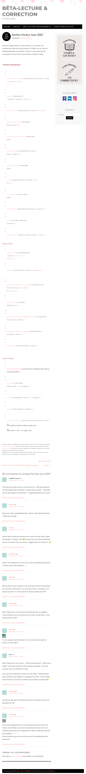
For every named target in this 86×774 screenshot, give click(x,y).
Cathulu (29, 99)
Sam (38, 234)
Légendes (9, 409)
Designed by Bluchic (79, 771)
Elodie (11, 577)
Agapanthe (9, 258)
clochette (11, 504)
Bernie (43, 234)
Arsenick (30, 397)
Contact (17, 27)
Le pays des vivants (12, 151)
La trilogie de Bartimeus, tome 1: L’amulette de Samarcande (21, 316)
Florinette (9, 81)
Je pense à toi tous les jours (14, 122)
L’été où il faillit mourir (12, 302)
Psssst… (47, 465)
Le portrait (9, 397)
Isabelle (10, 183)
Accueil (7, 27)
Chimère (41, 270)
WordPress (51, 771)
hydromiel (12, 691)
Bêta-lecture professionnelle (37, 27)
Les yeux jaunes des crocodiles (14, 78)
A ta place (9, 180)
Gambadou (16, 81)
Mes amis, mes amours (12, 234)
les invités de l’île (6, 448)
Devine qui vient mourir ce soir (14, 420)
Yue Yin (15, 258)
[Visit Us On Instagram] (74, 101)
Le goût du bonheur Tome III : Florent (16, 136)
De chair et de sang (14, 369)
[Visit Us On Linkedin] (69, 101)
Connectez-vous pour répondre (13, 498)
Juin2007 (6, 37)
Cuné (23, 99)
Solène (11, 629)
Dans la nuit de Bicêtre (12, 110)
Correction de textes (63, 27)
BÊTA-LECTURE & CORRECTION (24, 11)
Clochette (16, 255)
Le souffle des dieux (12, 209)
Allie (10, 528)
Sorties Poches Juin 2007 (27, 35)
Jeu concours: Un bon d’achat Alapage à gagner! (20, 465)
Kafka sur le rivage (11, 252)
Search (69, 118)
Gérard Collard (40, 110)
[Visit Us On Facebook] (64, 101)
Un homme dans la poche (13, 165)
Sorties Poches (26, 38)
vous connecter (16, 756)
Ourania (9, 220)
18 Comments (46, 461)
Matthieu (44, 209)
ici (20, 372)
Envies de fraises (11, 345)
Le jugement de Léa (12, 194)
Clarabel (33, 270)
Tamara (27, 287)
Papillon (17, 305)
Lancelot (19, 386)
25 (6, 34)
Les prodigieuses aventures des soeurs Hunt (18, 331)
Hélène (21, 334)
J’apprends (9, 96)
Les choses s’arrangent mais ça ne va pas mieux (19, 284)
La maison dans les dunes (8, 446)
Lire (19, 154)
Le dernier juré (10, 383)
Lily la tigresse (10, 270)
